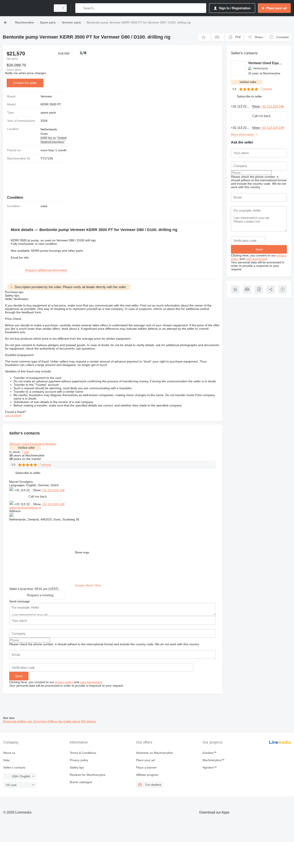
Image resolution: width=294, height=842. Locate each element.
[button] (204, 37)
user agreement (91, 682)
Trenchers (40, 721)
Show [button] (37, 490)
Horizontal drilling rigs (18, 721)
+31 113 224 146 (53, 490)
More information (242, 134)
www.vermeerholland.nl (25, 507)
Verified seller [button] (26, 447)
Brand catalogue (81, 782)
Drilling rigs (55, 721)
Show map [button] (82, 552)
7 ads (25, 452)
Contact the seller (25, 82)
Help (6, 760)
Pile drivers (88, 721)
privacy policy (64, 682)
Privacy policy (79, 760)
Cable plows (72, 721)
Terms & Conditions (83, 753)
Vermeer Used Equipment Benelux (32, 443)
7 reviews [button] (45, 464)
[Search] (79, 8)
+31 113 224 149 (53, 504)
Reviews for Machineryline (87, 774)
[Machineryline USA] (25, 8)
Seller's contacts (14, 767)
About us (9, 753)
